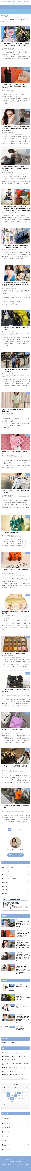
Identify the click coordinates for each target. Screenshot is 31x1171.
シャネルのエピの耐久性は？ (10, 532)
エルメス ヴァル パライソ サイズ (11, 91)
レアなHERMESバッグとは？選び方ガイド (13, 653)
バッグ (6, 874)
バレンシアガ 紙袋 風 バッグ (10, 49)
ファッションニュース (10, 878)
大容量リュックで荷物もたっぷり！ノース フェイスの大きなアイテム (15, 328)
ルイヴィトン (6, 618)
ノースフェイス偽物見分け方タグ (19, 1078)
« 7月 (4, 1106)
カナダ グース (21, 1071)
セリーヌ (5, 1067)
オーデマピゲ (20, 1074)
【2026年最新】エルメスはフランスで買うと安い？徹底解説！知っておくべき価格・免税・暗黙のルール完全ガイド (16, 168)
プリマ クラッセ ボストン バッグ (22, 1007)
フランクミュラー (22, 1067)
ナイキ (4, 1052)
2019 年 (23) (6, 1149)
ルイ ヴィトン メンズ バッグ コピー (12, 902)
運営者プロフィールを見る (15, 855)
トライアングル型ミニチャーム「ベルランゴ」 (23, 1029)
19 (12, 1098)
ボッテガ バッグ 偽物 (8, 905)
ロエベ (22, 733)
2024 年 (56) (6, 1127)
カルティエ (5, 1074)
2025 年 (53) (6, 1123)
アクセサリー (8, 867)
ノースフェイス (11, 334)
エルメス (21, 91)
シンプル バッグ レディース (22, 986)
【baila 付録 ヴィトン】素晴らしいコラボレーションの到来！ (15, 1064)
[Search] (30, 7)
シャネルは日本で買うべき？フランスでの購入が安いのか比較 (16, 690)
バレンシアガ (20, 49)
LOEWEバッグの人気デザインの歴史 (12, 729)
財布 (5, 890)
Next (20, 829)
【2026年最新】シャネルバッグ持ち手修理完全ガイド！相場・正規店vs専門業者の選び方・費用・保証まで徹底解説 (16, 128)
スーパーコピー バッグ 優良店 (11, 903)
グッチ (6, 416)
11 (8, 1095)
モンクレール (12, 1059)
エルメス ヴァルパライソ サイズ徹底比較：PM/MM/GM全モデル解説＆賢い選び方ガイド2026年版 (14, 86)
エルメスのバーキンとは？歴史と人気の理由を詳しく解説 (16, 806)
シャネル (20, 134)
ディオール (5, 1071)
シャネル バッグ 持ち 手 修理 (10, 134)
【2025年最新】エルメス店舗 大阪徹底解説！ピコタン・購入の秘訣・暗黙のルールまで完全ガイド (15, 246)
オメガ (12, 1074)
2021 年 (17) (6, 1140)
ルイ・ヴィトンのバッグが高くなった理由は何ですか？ (16, 766)
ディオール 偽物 (7, 904)
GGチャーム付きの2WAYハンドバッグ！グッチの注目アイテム (15, 410)
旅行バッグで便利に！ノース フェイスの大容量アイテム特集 (15, 491)
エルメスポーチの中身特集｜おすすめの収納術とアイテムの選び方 (16, 370)
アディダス (12, 1067)
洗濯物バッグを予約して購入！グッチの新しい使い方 (16, 452)
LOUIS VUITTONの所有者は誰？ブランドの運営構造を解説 (15, 612)
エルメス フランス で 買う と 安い (11, 174)
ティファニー (6, 1078)
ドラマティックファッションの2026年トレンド (15, 2)
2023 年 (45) (6, 1132)
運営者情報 (8, 1159)
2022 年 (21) (6, 1136)
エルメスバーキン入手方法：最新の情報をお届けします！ (16, 570)
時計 (5, 882)
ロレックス (22, 1056)
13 (15, 1095)
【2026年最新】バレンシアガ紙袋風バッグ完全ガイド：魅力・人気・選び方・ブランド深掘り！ (15, 44)
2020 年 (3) (6, 1145)
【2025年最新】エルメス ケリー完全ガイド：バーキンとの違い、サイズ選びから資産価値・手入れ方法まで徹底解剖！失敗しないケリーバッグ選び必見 (16, 208)
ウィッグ (6, 871)
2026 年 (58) (6, 1118)
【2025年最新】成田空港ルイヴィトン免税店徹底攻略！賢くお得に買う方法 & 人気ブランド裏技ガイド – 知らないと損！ (15, 284)
